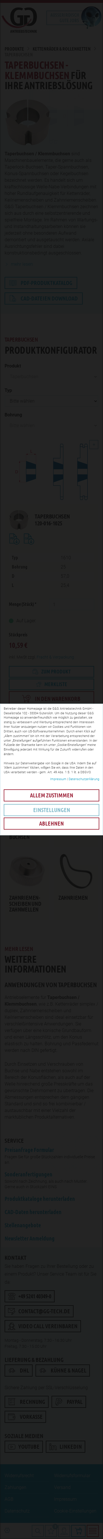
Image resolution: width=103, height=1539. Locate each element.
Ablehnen (51, 823)
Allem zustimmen (51, 795)
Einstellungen (51, 810)
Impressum (58, 779)
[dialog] (51, 769)
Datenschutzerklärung (84, 779)
